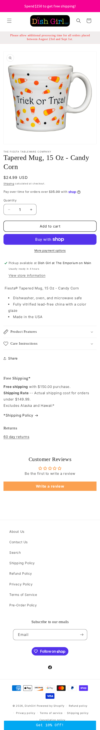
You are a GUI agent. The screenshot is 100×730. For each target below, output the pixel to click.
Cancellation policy (52, 720)
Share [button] (13, 358)
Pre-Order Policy (23, 605)
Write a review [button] (50, 486)
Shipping (8, 183)
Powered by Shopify (50, 705)
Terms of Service (23, 595)
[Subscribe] (82, 634)
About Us (16, 531)
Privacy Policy (21, 584)
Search (15, 552)
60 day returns (16, 437)
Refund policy (78, 705)
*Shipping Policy (18, 415)
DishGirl (30, 705)
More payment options (50, 250)
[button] (9, 21)
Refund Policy (20, 573)
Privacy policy (25, 713)
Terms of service (51, 713)
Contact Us (18, 542)
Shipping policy (78, 713)
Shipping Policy (22, 563)
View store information (27, 275)
